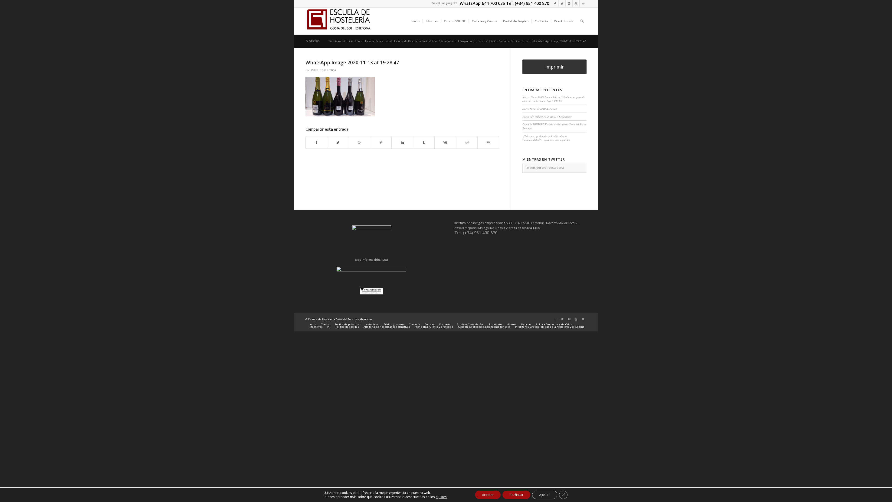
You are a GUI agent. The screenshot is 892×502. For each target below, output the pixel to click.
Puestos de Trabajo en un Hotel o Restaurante (547, 116)
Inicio (350, 41)
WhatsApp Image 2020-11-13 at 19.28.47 (352, 62)
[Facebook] (555, 3)
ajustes (441, 497)
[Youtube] (576, 3)
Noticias (312, 40)
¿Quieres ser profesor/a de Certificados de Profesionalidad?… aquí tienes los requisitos (546, 138)
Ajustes (544, 494)
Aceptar (488, 494)
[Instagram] (569, 3)
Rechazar (516, 494)
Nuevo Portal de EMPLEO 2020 (539, 108)
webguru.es (364, 319)
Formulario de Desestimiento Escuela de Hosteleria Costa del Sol (397, 41)
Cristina (331, 70)
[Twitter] (562, 3)
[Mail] (583, 3)
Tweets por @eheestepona (544, 167)
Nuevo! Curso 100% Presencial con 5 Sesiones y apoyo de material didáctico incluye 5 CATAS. (553, 99)
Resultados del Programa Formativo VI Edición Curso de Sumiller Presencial (488, 41)
